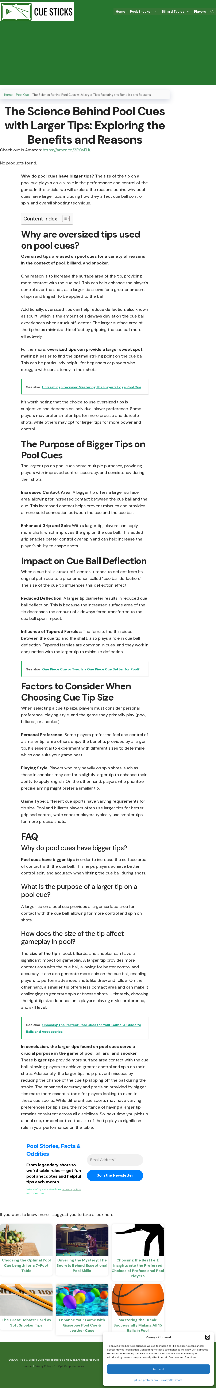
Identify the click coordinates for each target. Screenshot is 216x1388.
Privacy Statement (171, 1380)
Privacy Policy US (45, 1366)
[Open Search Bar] (212, 11)
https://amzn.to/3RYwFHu (67, 150)
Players (200, 11)
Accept (158, 1369)
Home (120, 11)
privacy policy (71, 1189)
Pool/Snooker (141, 11)
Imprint (28, 1366)
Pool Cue (22, 95)
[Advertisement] (108, 55)
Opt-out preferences (145, 1380)
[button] (207, 1337)
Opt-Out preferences (71, 1366)
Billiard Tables (173, 11)
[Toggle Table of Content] (64, 218)
